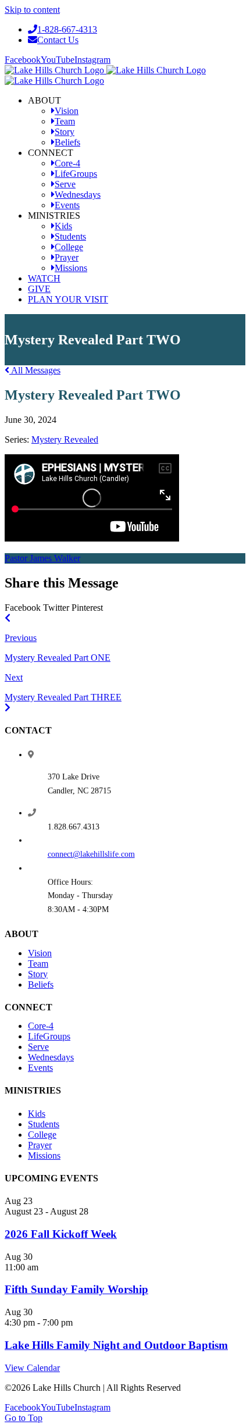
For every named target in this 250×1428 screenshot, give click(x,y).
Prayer (40, 1145)
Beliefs (40, 984)
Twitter (56, 607)
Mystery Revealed (64, 439)
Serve (38, 1047)
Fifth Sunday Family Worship (76, 1289)
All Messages (34, 370)
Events (40, 1068)
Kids (36, 1114)
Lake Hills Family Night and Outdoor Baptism (116, 1345)
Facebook (23, 607)
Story (38, 974)
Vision (40, 953)
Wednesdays (51, 1057)
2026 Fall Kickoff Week (61, 1234)
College (42, 1134)
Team (38, 963)
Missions (44, 1155)
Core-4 (40, 1026)
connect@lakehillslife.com (91, 854)
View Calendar (32, 1368)
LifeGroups (49, 1036)
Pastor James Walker (42, 558)
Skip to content (32, 10)
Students (43, 1124)
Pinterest (87, 607)
